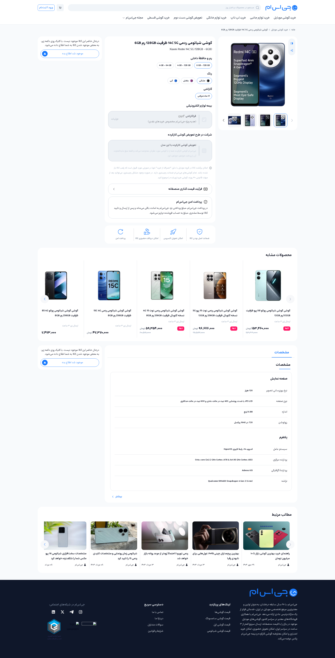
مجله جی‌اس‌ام (134, 18)
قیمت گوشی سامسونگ (218, 618)
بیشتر (119, 496)
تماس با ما (157, 612)
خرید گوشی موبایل (285, 18)
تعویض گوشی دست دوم (188, 18)
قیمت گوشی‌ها (222, 612)
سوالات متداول (155, 625)
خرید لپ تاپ (238, 18)
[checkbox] (204, 120)
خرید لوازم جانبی (260, 18)
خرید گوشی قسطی (158, 18)
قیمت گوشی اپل (222, 625)
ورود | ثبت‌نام (46, 7)
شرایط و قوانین (155, 631)
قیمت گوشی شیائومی (218, 631)
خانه (293, 29)
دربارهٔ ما (159, 618)
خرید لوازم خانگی (216, 18)
